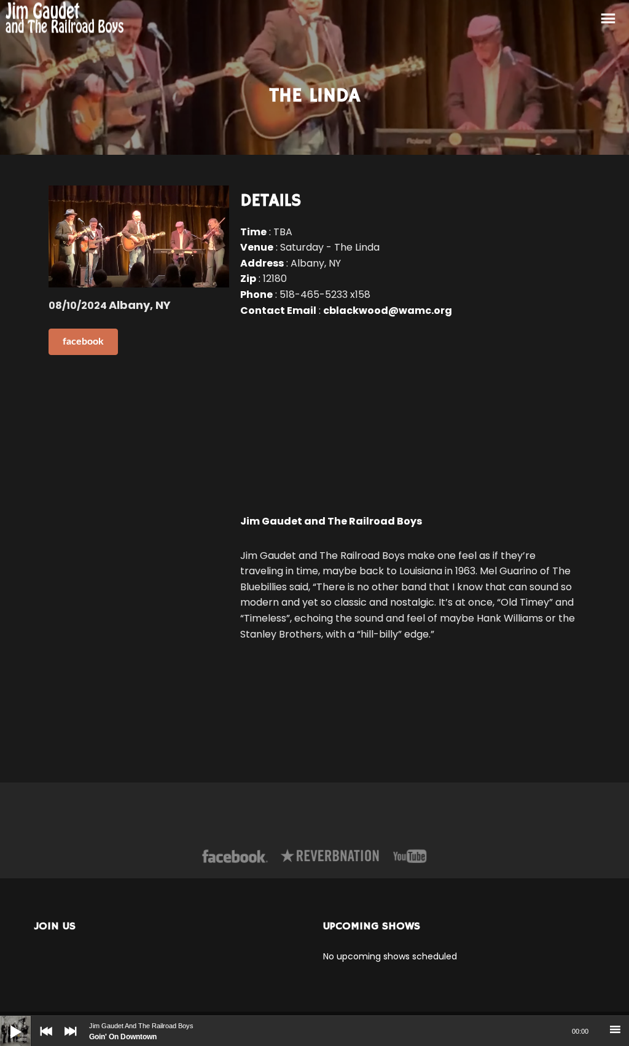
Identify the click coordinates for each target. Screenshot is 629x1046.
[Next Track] (67, 1040)
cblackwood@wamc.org (387, 310)
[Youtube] (410, 856)
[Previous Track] (43, 1040)
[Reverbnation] (331, 856)
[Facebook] (235, 856)
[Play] (6, 1022)
